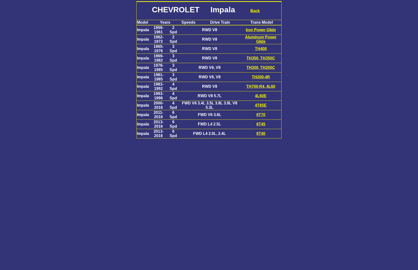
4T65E (261, 105)
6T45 (260, 124)
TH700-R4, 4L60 (260, 86)
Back (255, 11)
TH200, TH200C (260, 68)
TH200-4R (261, 77)
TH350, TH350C (260, 58)
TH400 (261, 49)
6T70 (260, 115)
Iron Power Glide (261, 30)
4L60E (261, 96)
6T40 (260, 133)
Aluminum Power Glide (260, 39)
